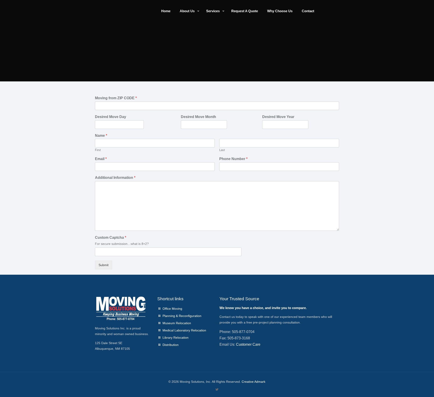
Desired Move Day (110, 117)
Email (101, 159)
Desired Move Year (278, 117)
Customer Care (248, 344)
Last (222, 150)
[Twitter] (217, 389)
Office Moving (172, 308)
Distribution (171, 345)
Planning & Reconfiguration (182, 316)
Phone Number (233, 159)
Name (101, 135)
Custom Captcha (110, 237)
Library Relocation (176, 337)
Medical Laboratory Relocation (184, 330)
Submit (103, 265)
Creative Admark (253, 381)
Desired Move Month (198, 117)
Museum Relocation (177, 323)
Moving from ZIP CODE (116, 98)
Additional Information (115, 178)
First (98, 150)
